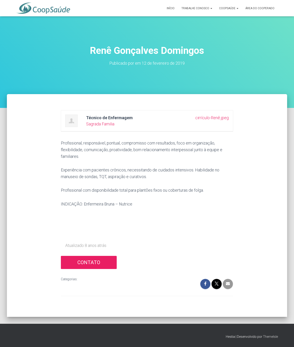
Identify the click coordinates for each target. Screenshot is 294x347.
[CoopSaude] (43, 8)
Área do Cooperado (259, 8)
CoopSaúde (227, 8)
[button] (211, 8)
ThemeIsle (270, 336)
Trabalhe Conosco (195, 8)
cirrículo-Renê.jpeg (212, 117)
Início (171, 8)
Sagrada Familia (100, 123)
